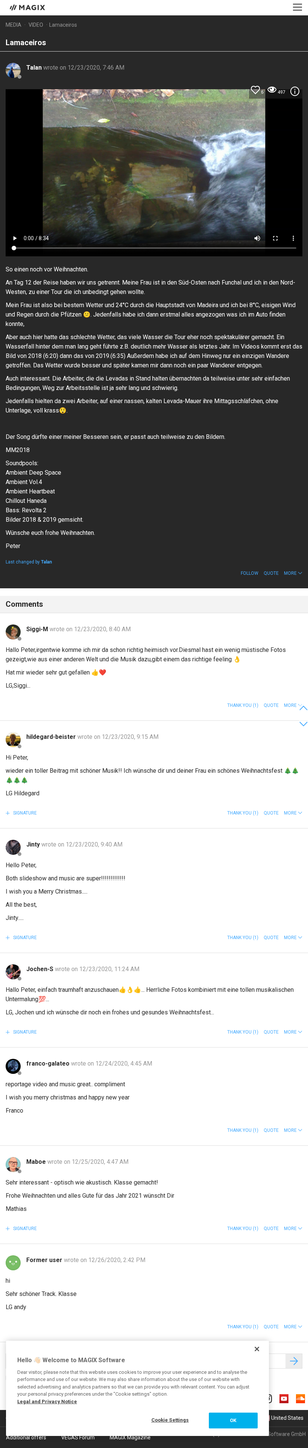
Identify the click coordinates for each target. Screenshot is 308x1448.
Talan (34, 67)
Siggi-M (38, 629)
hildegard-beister (51, 736)
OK (233, 1420)
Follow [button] (249, 573)
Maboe (36, 1161)
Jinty (33, 844)
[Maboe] (13, 1164)
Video (36, 25)
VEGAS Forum (78, 1437)
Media (13, 25)
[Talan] (13, 70)
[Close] (257, 1349)
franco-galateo (48, 1063)
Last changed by (29, 562)
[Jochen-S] (13, 971)
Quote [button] (271, 573)
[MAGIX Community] (28, 7)
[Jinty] (13, 847)
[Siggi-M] (13, 631)
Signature (24, 813)
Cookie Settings (170, 1420)
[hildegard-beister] (13, 739)
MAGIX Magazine (130, 1437)
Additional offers (26, 1437)
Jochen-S (40, 969)
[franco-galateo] (13, 1066)
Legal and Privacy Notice (47, 1401)
